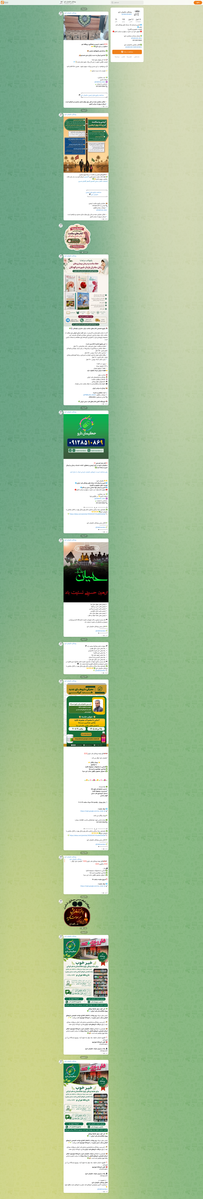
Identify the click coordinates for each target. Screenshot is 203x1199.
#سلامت (105, 181)
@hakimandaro (127, 14)
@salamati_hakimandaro (133, 47)
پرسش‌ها (117, 57)
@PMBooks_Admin (89, 395)
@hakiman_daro (136, 38)
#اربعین (86, 177)
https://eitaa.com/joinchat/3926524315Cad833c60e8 (87, 514)
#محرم (93, 181)
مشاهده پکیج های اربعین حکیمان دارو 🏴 (91, 95)
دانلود (198, 2)
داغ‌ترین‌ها (129, 57)
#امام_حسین (82, 181)
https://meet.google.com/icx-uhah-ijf (92, 811)
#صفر (88, 181)
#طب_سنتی (98, 181)
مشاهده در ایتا (128, 52)
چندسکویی (136, 57)
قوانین (123, 57)
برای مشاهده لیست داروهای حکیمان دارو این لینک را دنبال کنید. (89, 472)
